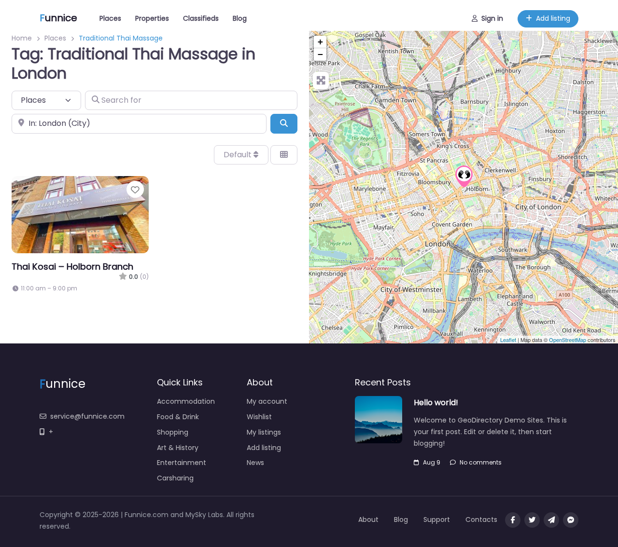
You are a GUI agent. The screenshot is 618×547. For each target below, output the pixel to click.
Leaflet (508, 339)
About (368, 519)
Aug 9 (431, 462)
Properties (152, 18)
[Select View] (283, 154)
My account (267, 401)
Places (110, 18)
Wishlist (259, 417)
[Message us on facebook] (570, 520)
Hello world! (436, 402)
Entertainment (181, 462)
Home (22, 38)
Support (436, 519)
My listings (264, 432)
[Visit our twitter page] (532, 520)
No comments (481, 462)
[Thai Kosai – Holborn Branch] (464, 176)
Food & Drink (178, 417)
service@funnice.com (87, 416)
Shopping (172, 432)
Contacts (481, 519)
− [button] (320, 54)
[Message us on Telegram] (551, 520)
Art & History (177, 447)
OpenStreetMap (567, 339)
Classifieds (201, 18)
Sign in (492, 18)
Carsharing (175, 478)
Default (238, 154)
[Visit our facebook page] (512, 520)
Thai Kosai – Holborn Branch (72, 266)
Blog (240, 18)
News (255, 462)
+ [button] (320, 42)
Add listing (553, 18)
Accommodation (186, 401)
